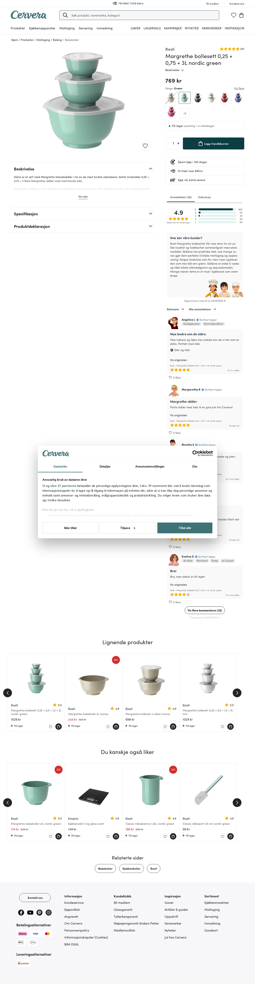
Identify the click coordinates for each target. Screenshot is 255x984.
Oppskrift (171, 916)
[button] (65, 15)
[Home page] (29, 17)
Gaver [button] (135, 28)
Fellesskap (204, 197)
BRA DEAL (71, 944)
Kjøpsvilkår (72, 909)
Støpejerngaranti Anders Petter (136, 923)
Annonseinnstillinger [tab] (150, 466)
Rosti (153, 868)
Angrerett (71, 916)
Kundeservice (74, 902)
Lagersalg (152, 28)
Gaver (169, 902)
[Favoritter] (233, 15)
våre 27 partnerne (63, 486)
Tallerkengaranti (126, 916)
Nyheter (192, 28)
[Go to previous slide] (7, 692)
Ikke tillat (70, 527)
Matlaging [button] (67, 28)
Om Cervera (73, 923)
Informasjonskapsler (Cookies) (86, 937)
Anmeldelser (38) (181, 197)
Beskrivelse (172, 70)
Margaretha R (191, 389)
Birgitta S (188, 445)
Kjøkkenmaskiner (216, 902)
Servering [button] (86, 28)
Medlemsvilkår (124, 930)
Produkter (18, 28)
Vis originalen (178, 360)
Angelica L (188, 319)
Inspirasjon (234, 28)
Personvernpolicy (76, 930)
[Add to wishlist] (145, 145)
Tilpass (125, 527)
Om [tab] (194, 466)
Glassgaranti (123, 909)
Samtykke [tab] (60, 466)
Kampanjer (173, 28)
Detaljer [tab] (105, 466)
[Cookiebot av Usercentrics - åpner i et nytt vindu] (195, 453)
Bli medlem (122, 902)
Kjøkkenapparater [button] (42, 28)
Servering (211, 916)
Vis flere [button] (239, 88)
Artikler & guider (176, 909)
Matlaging (212, 909)
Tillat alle (185, 527)
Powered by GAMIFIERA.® (205, 617)
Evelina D (188, 556)
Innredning (212, 923)
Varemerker (212, 28)
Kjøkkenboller (131, 868)
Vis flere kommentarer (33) (205, 610)
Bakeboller (105, 868)
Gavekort (211, 930)
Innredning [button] (105, 28)
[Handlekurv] (241, 15)
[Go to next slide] (237, 692)
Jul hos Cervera (175, 937)
